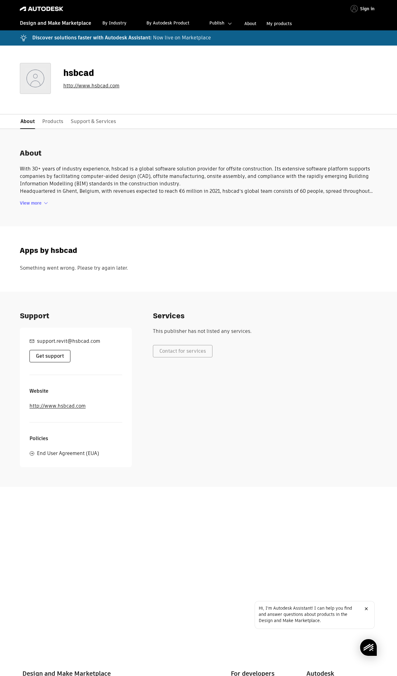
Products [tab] (52, 121)
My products (279, 23)
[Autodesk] (41, 8)
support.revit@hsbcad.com (68, 341)
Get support (50, 356)
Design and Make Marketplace (55, 23)
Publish (216, 23)
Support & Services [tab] (93, 121)
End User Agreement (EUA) (68, 453)
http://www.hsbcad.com (91, 86)
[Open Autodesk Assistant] (368, 647)
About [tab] (27, 121)
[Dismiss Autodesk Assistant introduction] (366, 609)
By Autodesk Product (168, 23)
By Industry (114, 23)
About (250, 23)
